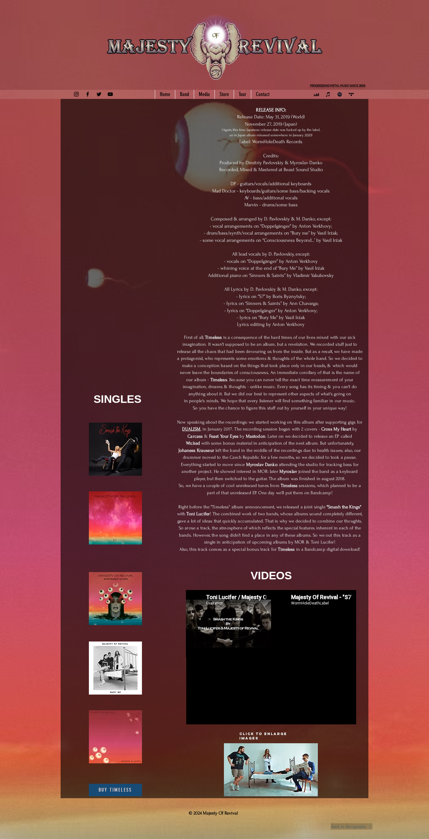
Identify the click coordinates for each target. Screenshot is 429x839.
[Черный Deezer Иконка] (316, 94)
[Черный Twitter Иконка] (99, 94)
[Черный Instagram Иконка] (76, 94)
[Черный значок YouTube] (110, 94)
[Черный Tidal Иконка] (351, 94)
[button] (271, 769)
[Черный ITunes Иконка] (328, 94)
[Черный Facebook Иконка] (87, 94)
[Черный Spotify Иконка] (339, 94)
